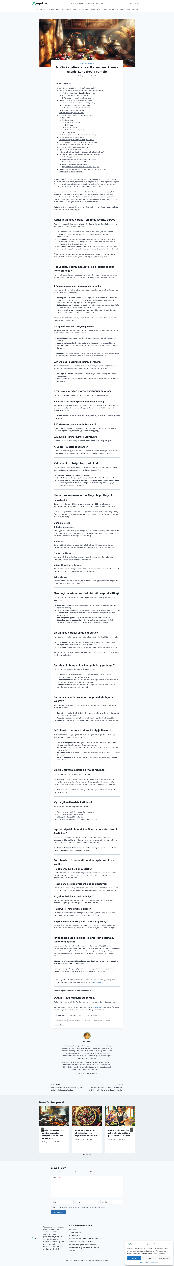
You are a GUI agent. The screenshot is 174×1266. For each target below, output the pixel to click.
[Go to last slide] (42, 1130)
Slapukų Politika (144, 1262)
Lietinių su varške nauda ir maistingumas (74, 147)
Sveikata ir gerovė (53, 9)
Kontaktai (99, 3)
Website (104, 1202)
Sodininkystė (41, 9)
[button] (170, 1244)
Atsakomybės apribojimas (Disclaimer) (83, 1245)
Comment (56, 1178)
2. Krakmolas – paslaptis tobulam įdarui (76, 105)
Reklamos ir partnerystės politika (81, 1241)
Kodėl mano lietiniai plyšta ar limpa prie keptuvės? (80, 159)
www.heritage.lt (97, 982)
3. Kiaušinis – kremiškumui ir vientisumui (76, 108)
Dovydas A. (83, 76)
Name (54, 1202)
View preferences (164, 1258)
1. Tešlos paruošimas (72, 122)
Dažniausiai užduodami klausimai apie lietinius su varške (79, 154)
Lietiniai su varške (60, 1020)
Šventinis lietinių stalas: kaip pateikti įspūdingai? (76, 140)
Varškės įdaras (59, 1024)
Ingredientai (66, 118)
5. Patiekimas (70, 132)
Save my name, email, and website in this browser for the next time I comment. (79, 1207)
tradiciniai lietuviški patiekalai (101, 1020)
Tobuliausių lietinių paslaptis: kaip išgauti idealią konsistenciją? (81, 90)
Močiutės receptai (74, 1020)
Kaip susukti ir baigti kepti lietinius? (71, 113)
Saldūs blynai (86, 1020)
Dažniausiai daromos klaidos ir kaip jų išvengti (75, 145)
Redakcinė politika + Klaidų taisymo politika (85, 1238)
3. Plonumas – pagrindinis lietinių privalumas (78, 98)
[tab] (83, 1154)
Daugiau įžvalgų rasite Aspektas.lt (71, 172)
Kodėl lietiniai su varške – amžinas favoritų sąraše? (77, 88)
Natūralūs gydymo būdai (71, 9)
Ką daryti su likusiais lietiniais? (70, 149)
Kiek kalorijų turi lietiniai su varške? (74, 157)
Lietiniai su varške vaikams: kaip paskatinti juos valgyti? (79, 142)
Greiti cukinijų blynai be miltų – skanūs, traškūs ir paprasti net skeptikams (119, 1133)
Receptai (85, 9)
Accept (134, 1258)
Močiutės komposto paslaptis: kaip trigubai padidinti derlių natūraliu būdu (66, 1087)
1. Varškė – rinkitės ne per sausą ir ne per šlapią (79, 103)
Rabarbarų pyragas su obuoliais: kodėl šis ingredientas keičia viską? (86, 1133)
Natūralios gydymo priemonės (127, 9)
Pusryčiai (83, 63)
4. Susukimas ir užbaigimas (75, 130)
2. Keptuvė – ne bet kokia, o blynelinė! (76, 95)
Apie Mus (91, 3)
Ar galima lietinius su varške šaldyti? (75, 162)
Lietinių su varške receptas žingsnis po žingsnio (76, 115)
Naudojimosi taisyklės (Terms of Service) (84, 1248)
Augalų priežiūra (108, 9)
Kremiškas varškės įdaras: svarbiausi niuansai (75, 100)
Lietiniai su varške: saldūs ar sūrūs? (72, 137)
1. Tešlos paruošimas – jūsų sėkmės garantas (78, 93)
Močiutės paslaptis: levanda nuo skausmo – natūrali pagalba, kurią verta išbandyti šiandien (106, 1087)
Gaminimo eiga (67, 120)
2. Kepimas (69, 125)
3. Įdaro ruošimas (71, 127)
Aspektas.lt (89, 997)
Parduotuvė (81, 3)
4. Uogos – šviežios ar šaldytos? (73, 110)
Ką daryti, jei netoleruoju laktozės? (74, 164)
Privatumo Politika (153, 1262)
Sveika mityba (95, 9)
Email (79, 1202)
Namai (73, 3)
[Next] (131, 1130)
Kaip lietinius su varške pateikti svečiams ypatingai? (80, 167)
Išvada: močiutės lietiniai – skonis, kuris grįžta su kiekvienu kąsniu (82, 169)
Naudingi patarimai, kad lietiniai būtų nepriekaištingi (78, 135)
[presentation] (54, 1116)
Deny (149, 1258)
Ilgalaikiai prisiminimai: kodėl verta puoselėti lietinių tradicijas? (81, 152)
